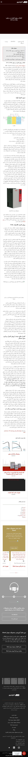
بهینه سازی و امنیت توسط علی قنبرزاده (14, 755)
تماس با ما (14, 727)
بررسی (6, 41)
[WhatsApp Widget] (24, 753)
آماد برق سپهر (21, 41)
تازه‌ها (24, 510)
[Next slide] (4, 561)
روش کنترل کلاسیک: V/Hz (19, 54)
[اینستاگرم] (19, 747)
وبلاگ (14, 729)
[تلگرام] (9, 747)
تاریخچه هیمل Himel (14, 724)
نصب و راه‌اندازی (22, 515)
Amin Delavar (11, 753)
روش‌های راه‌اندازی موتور (14, 454)
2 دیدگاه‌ (22, 43)
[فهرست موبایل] (1, 2)
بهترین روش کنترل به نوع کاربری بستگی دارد (15, 59)
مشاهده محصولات (14, 548)
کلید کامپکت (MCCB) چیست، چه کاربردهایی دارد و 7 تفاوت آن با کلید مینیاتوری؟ (14, 473)
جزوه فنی (23, 512)
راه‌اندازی (23, 513)
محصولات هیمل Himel (14, 717)
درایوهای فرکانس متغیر (20, 65)
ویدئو (24, 517)
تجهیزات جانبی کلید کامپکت (14, 492)
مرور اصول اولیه (21, 52)
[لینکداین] (14, 747)
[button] (14, 614)
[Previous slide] (23, 561)
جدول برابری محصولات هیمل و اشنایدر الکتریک (14, 732)
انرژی (24, 507)
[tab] (15, 572)
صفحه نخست (14, 715)
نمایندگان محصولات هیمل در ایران (14, 722)
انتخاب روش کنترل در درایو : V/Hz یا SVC (15, 50)
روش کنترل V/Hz (11, 430)
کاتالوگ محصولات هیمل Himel (14, 720)
